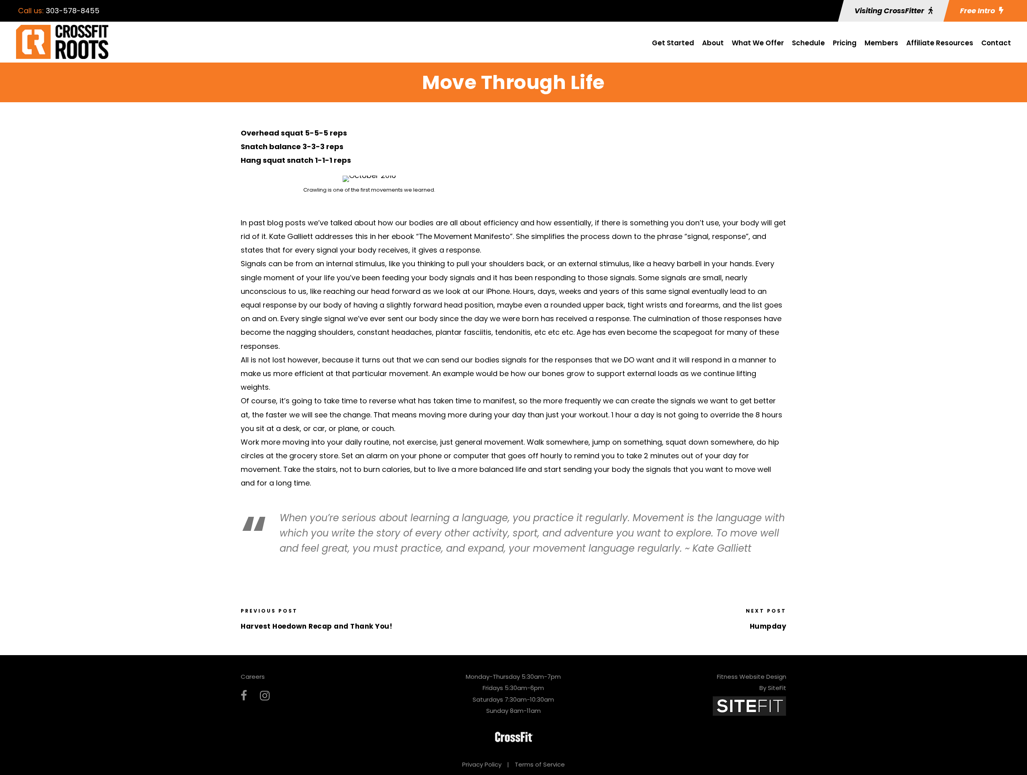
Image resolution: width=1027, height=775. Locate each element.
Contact (996, 43)
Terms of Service (540, 764)
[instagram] (265, 695)
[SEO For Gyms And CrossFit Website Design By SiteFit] (749, 705)
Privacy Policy (481, 764)
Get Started (673, 43)
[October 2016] (369, 178)
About (713, 43)
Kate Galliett (291, 236)
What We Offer (758, 43)
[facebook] (244, 695)
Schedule (808, 43)
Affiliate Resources (939, 43)
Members (881, 43)
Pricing (845, 43)
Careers (253, 676)
